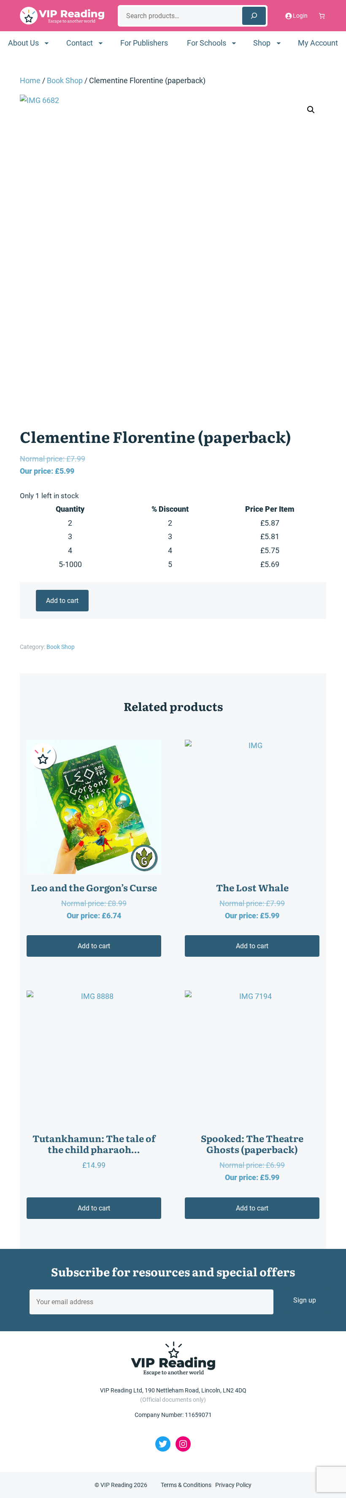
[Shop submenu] (278, 43)
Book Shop (65, 80)
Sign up (304, 1300)
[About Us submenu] (46, 43)
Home (30, 80)
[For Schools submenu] (234, 43)
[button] (311, 109)
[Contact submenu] (100, 43)
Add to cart (62, 601)
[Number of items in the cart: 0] (321, 15)
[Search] (254, 16)
